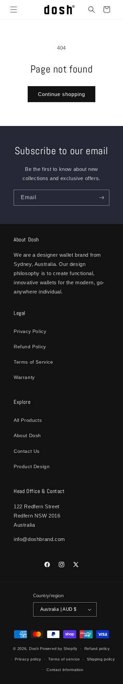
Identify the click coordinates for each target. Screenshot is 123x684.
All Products (28, 420)
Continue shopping (61, 94)
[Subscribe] (101, 198)
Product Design (32, 466)
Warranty (24, 377)
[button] (13, 9)
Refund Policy (30, 346)
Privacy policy (28, 659)
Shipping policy (101, 659)
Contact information (64, 670)
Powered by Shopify (59, 649)
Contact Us (27, 451)
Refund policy (97, 649)
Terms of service (64, 659)
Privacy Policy (30, 331)
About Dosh (27, 435)
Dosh (34, 649)
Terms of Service (33, 362)
